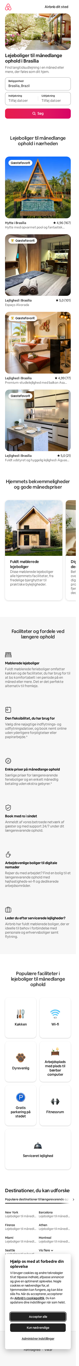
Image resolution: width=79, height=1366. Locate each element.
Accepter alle (38, 1317)
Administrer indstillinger (38, 1339)
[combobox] (37, 85)
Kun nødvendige (38, 1328)
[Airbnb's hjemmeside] (8, 6)
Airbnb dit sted (56, 7)
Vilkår (48, 1350)
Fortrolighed (32, 1350)
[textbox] (21, 100)
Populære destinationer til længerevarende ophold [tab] (40, 1199)
